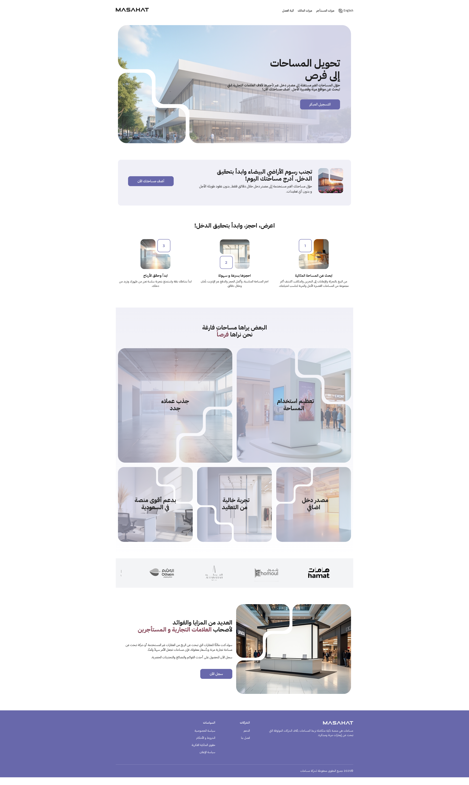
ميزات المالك (305, 10)
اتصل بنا (245, 738)
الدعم (247, 731)
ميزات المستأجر (325, 10)
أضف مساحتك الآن (150, 181)
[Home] (132, 10)
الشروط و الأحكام (205, 738)
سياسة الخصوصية (205, 731)
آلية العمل (288, 10)
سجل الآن (216, 673)
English (348, 10)
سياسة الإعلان (207, 752)
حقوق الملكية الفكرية (203, 745)
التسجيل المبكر (320, 104)
